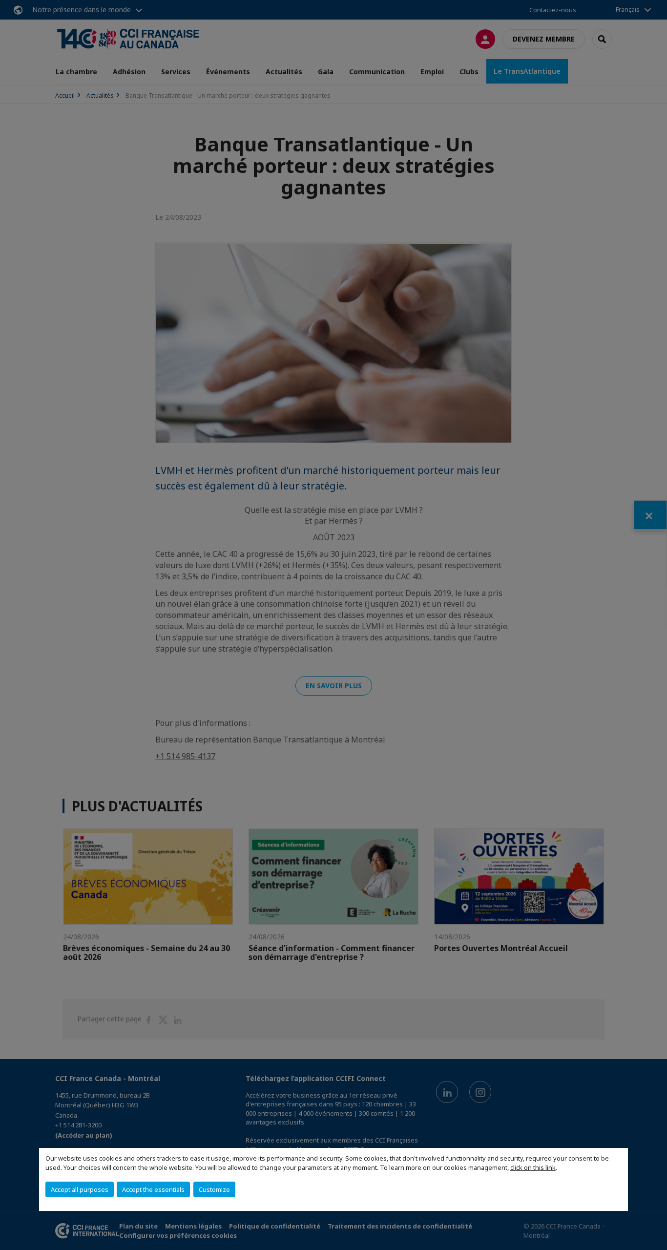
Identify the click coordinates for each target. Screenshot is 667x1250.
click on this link (533, 1167)
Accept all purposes (79, 1189)
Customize (214, 1189)
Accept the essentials (153, 1189)
